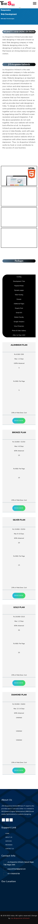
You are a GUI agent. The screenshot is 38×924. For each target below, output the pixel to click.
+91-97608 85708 (13, 874)
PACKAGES (8, 845)
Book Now (19, 420)
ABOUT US (8, 837)
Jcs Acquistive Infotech (20, 918)
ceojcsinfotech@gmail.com (16, 869)
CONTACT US (9, 848)
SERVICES (8, 841)
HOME (7, 833)
